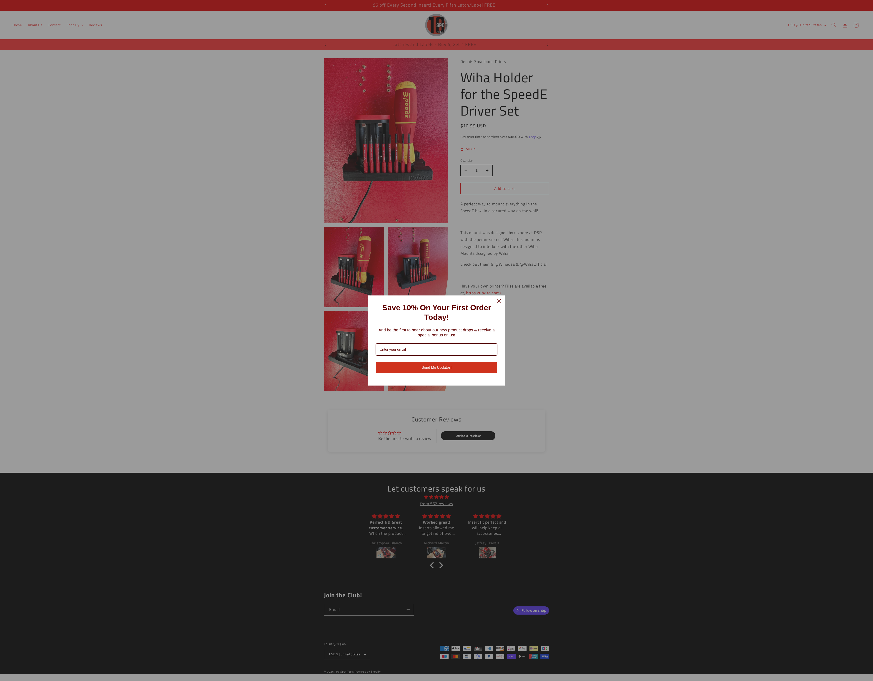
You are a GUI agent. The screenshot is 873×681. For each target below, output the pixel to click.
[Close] (499, 300)
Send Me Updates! (436, 367)
